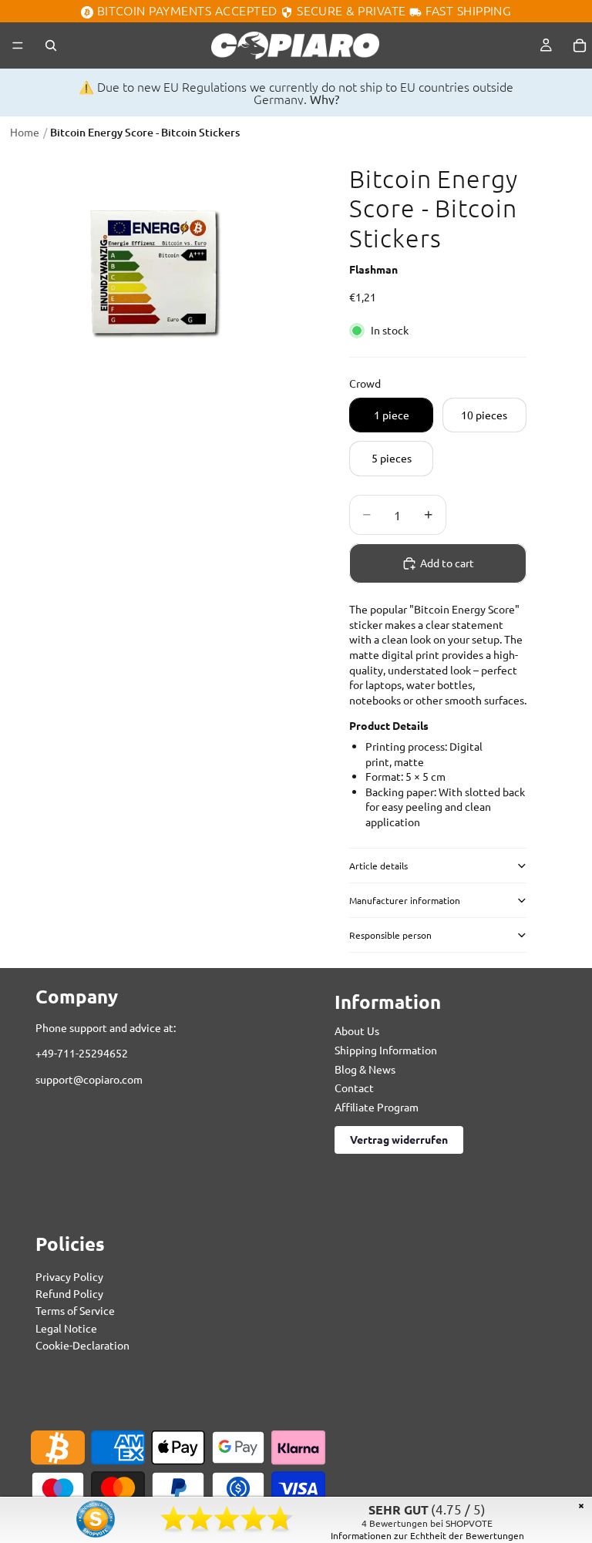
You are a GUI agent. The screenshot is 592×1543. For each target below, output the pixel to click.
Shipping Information (386, 1050)
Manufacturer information (404, 900)
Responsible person (390, 935)
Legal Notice (66, 1328)
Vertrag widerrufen (399, 1140)
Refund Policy (69, 1293)
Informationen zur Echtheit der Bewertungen (427, 1535)
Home (24, 132)
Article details (378, 865)
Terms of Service (75, 1311)
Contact (354, 1088)
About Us (357, 1031)
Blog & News (365, 1069)
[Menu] (17, 45)
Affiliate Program (377, 1107)
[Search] (51, 45)
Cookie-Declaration (82, 1346)
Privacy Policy (69, 1276)
